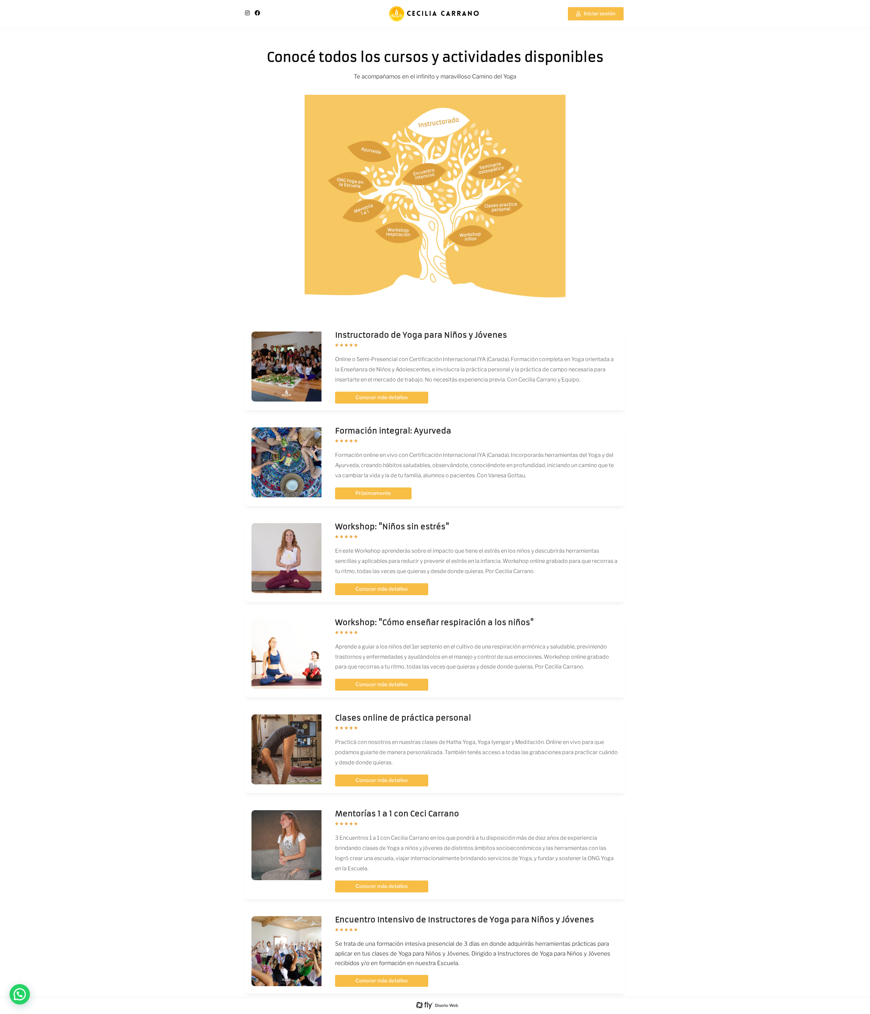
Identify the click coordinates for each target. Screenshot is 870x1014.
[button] (20, 994)
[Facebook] (257, 13)
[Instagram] (247, 13)
